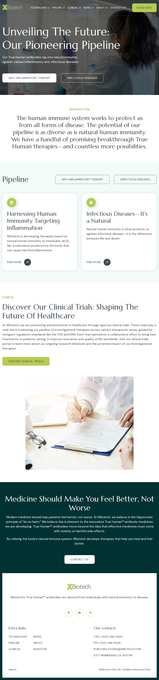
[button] (40, 7)
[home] (13, 8)
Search (12, 669)
